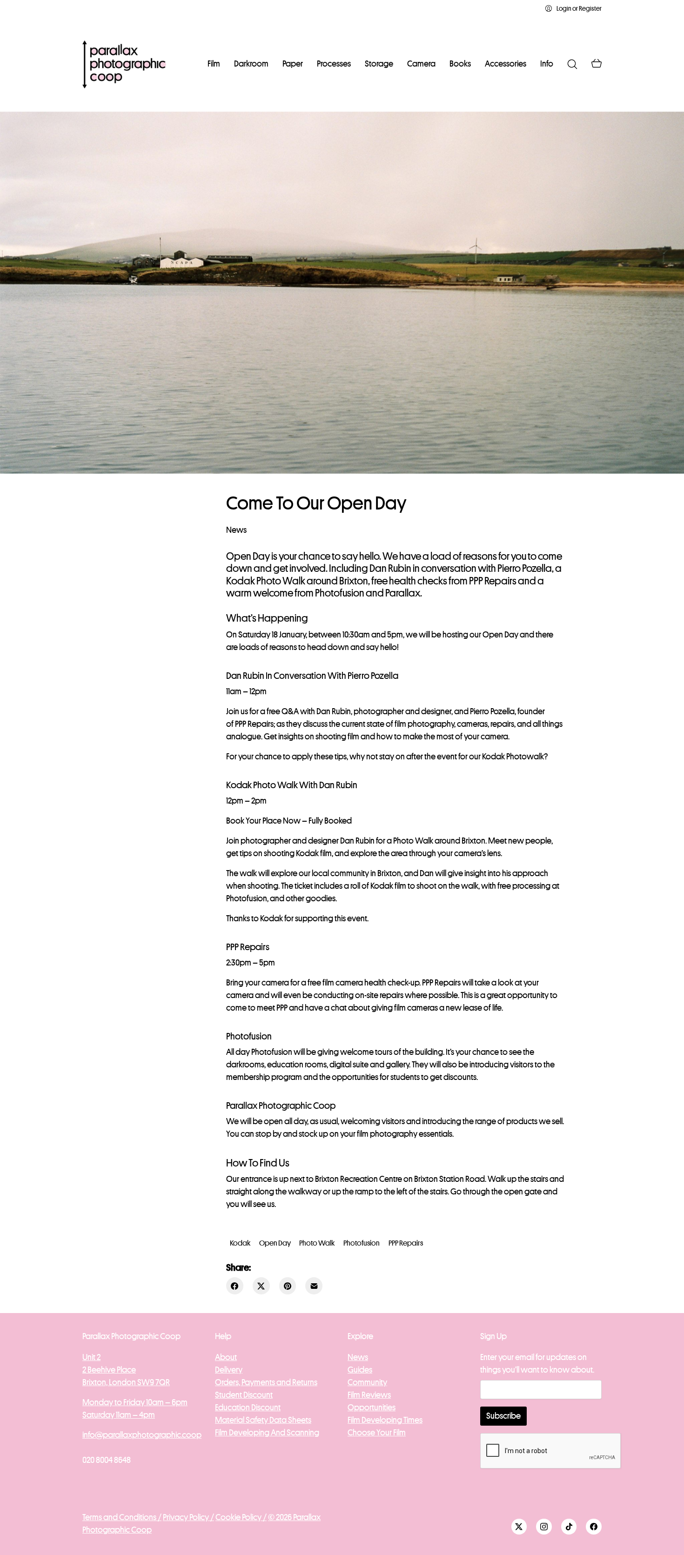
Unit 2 (91, 1357)
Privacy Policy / (188, 1517)
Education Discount (248, 1407)
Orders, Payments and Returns (266, 1382)
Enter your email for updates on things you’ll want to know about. (537, 1363)
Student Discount (244, 1395)
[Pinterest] (287, 1285)
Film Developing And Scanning (267, 1432)
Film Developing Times (385, 1420)
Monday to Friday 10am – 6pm (135, 1402)
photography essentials (411, 1134)
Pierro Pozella (492, 711)
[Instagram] (544, 1527)
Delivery (228, 1370)
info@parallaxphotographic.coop (141, 1435)
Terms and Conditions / (121, 1517)
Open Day (275, 1243)
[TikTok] (569, 1527)
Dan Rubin (333, 711)
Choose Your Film (377, 1432)
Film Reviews (369, 1395)
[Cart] (596, 64)
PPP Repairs (254, 724)
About (226, 1357)
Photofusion (271, 1052)
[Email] (313, 1285)
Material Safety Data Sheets (263, 1420)
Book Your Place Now (264, 821)
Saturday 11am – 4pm (118, 1415)
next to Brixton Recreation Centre (346, 1179)
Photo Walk (317, 1243)
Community (367, 1382)
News (236, 530)
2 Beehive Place (109, 1370)
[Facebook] (234, 1285)
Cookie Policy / (241, 1517)
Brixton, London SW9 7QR (126, 1382)
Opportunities (372, 1407)
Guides (360, 1370)
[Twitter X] (261, 1285)
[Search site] (572, 64)
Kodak (271, 918)
